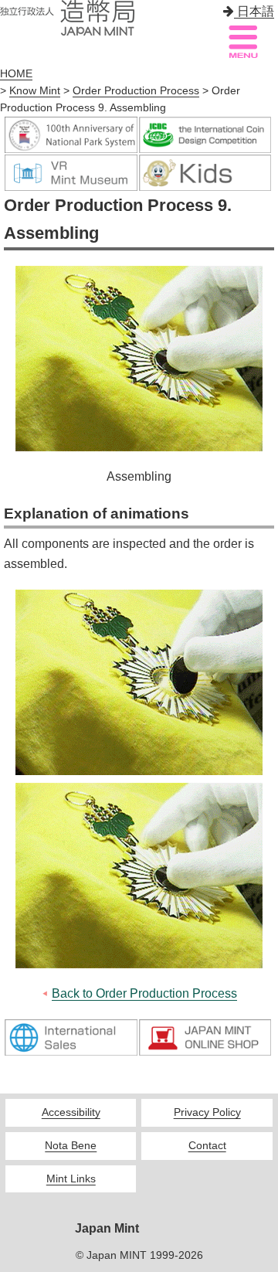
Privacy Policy (207, 1112)
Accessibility (71, 1112)
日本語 (254, 11)
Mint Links (71, 1179)
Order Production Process (136, 91)
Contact (207, 1145)
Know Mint (34, 91)
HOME (16, 74)
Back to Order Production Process (144, 993)
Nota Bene (71, 1145)
